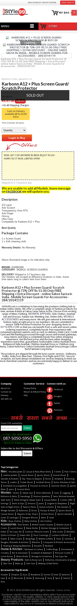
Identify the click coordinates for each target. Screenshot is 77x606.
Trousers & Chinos (39, 486)
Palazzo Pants (29, 507)
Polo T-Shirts (70, 472)
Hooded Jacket (15, 472)
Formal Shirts (23, 489)
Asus (25, 574)
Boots (48, 479)
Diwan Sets (25, 535)
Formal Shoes (59, 475)
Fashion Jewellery (41, 496)
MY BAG (64, 12)
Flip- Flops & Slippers (32, 479)
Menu (5, 26)
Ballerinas (23, 510)
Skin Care (7, 563)
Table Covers (16, 539)
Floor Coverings (40, 535)
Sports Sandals (64, 514)
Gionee (47, 574)
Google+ (58, 396)
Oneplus (15, 574)
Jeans (11, 489)
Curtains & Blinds (60, 535)
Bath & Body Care (33, 560)
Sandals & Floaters (10, 479)
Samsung (39, 578)
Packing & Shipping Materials (17, 546)
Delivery (4, 395)
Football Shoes (43, 482)
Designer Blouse (30, 517)
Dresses (32, 503)
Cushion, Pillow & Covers (37, 532)
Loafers (13, 482)
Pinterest (58, 410)
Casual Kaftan (50, 500)
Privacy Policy (30, 388)
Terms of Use (63, 590)
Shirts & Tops (18, 503)
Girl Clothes (46, 521)
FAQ (26, 395)
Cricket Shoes (26, 482)
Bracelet (38, 546)
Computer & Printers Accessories (59, 542)
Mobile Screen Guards (42, 525)
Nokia (29, 578)
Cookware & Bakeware (41, 553)
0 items (53, 26)
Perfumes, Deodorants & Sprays (60, 560)
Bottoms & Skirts (9, 496)
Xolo (3, 582)
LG (9, 578)
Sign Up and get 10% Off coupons (42, 3)
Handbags (25, 496)
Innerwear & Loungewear (15, 486)
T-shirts (57, 472)
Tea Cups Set (16, 532)
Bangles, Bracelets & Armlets (15, 542)
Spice (57, 578)
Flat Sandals (63, 507)
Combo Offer (66, 500)
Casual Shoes (27, 475)
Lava (3, 578)
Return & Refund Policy (35, 392)
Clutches (68, 539)
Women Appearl (39, 313)
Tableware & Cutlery (33, 549)
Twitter (57, 403)
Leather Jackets (10, 475)
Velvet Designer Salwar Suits (27, 500)
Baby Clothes (30, 521)
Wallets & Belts (45, 539)
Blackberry (35, 574)
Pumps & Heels (47, 510)
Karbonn (66, 574)
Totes (58, 539)
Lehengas (14, 517)
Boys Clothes (15, 521)
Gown (3, 517)
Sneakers (58, 479)
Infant (3, 532)
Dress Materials (43, 493)
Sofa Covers (57, 532)
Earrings (5, 503)
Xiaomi (66, 578)
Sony (49, 578)
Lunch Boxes (16, 528)
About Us (5, 388)
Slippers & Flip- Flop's (27, 514)
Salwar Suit (27, 493)
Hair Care (30, 563)
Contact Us (6, 392)
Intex (56, 574)
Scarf (51, 517)
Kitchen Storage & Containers (55, 528)
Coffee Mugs (52, 549)
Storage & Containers (41, 556)
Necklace (49, 546)
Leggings (66, 493)
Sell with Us (6, 399)
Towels (4, 539)
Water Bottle (32, 528)
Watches (36, 542)
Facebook (58, 389)
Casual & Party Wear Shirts (38, 472)
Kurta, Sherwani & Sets (64, 482)
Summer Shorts (59, 486)
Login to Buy (17, 137)
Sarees (16, 493)
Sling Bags (30, 539)
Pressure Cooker (63, 553)
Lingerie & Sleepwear (57, 503)
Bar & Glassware (20, 553)
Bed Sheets (23, 525)
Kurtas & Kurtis (46, 507)
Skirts (43, 517)
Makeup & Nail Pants (48, 563)
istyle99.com (10, 327)
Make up (19, 563)
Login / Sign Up (67, 3)
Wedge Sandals (8, 510)
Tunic (56, 493)
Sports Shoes (43, 475)
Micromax (18, 578)
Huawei (4, 574)
